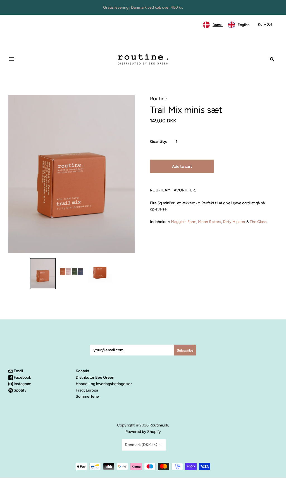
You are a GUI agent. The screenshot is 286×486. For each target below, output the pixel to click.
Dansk (218, 25)
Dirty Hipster (234, 221)
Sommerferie (87, 396)
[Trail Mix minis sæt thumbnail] (42, 274)
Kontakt (82, 371)
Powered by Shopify (143, 431)
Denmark (141, 444)
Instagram (22, 383)
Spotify (20, 390)
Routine (158, 99)
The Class (258, 221)
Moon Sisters (209, 221)
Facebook (22, 377)
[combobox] (212, 25)
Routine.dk (158, 425)
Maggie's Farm (183, 221)
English (243, 25)
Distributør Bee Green (95, 377)
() (265, 24)
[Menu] (11, 58)
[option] (238, 25)
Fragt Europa (87, 390)
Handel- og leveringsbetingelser (104, 383)
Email (18, 371)
